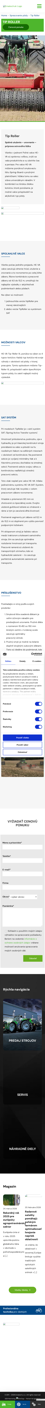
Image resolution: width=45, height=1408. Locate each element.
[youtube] (9, 1331)
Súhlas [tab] (8, 661)
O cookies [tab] (36, 661)
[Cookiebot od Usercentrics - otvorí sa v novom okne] (31, 654)
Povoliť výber (22, 745)
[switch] (38, 711)
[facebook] (4, 1331)
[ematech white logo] (11, 1323)
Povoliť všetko (22, 738)
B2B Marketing (10, 1399)
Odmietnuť (22, 752)
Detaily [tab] (23, 661)
